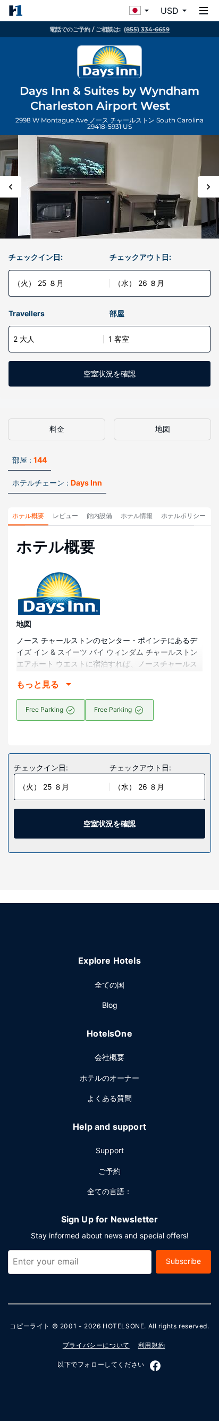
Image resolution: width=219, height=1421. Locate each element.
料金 (56, 428)
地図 (162, 428)
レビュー (65, 516)
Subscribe (183, 1261)
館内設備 (99, 516)
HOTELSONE (123, 1326)
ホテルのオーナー (109, 1077)
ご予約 (109, 1171)
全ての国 (109, 984)
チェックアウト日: (140, 256)
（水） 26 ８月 (139, 283)
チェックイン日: (36, 256)
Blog (109, 1004)
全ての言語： (109, 1191)
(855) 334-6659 (147, 29)
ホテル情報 (137, 516)
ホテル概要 (28, 516)
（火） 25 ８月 (38, 283)
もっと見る (37, 684)
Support (110, 1150)
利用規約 (151, 1345)
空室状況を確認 (109, 373)
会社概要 (109, 1057)
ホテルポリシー (183, 516)
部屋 (117, 313)
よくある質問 (109, 1098)
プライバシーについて (96, 1345)
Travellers (27, 313)
